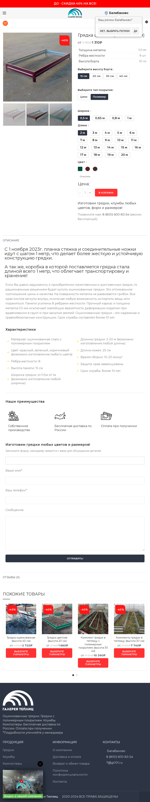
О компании (62, 750)
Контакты (60, 781)
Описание (11, 240)
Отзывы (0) (11, 577)
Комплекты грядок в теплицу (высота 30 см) (129, 639)
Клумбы (9, 757)
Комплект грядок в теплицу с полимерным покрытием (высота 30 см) (93, 644)
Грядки (8, 750)
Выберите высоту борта (95, 69)
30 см (110, 76)
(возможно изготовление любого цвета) (41, 354)
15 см (83, 76)
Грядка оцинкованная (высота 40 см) (21, 639)
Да (135, 31)
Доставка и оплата (67, 757)
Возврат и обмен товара (71, 763)
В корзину (106, 192)
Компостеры (12, 763)
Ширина (84, 111)
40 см (123, 76)
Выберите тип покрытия (95, 90)
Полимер (99, 96)
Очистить (85, 176)
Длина (83, 125)
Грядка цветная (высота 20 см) (57, 639)
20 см (96, 76)
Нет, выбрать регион (115, 31)
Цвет (82, 162)
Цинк (83, 96)
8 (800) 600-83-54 (115, 214)
